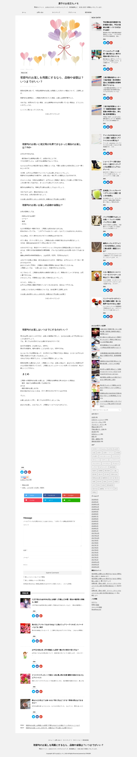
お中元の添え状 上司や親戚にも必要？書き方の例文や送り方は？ (55, 650)
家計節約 (107, 470)
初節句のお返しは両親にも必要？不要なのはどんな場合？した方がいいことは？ (53, 725)
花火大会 (95, 489)
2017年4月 (95, 552)
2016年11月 (95, 564)
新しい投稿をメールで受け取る (35, 580)
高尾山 (94, 492)
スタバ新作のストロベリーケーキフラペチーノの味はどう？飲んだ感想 (112, 274)
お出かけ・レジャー (98, 420)
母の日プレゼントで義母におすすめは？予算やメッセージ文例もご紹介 (110, 387)
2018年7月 (95, 516)
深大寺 (99, 481)
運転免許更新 (96, 441)
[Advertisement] (52, 127)
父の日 (110, 481)
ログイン (94, 602)
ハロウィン (104, 460)
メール (25, 557)
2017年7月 (95, 545)
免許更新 (112, 467)
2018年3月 (95, 526)
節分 (98, 485)
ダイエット (95, 460)
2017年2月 (95, 557)
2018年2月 (95, 528)
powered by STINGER (85, 753)
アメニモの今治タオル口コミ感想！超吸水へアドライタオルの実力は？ (112, 137)
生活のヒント (96, 434)
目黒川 (116, 481)
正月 (111, 478)
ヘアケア (95, 467)
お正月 (116, 449)
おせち (104, 449)
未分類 (94, 432)
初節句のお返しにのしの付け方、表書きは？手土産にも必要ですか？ (49, 728)
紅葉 (103, 485)
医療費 (100, 470)
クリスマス (116, 456)
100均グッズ (96, 449)
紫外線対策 (110, 485)
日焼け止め (114, 474)
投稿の (95, 604)
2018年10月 (95, 509)
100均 (93, 417)
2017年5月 (95, 550)
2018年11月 (95, 507)
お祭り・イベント (108, 452)
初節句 (42, 487)
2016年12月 (95, 562)
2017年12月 (95, 533)
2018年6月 (95, 519)
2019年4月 (95, 502)
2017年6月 (95, 547)
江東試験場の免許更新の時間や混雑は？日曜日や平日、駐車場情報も (110, 355)
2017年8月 (95, 543)
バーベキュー (106, 463)
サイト (25, 565)
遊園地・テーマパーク (106, 489)
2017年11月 (95, 535)
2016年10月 (95, 567)
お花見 (118, 452)
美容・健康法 (96, 439)
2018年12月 (95, 504)
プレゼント (116, 463)
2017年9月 (95, 540)
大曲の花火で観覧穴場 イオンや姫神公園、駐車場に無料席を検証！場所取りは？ (111, 331)
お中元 (110, 449)
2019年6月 (95, 499)
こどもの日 (30, 487)
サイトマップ (56, 12)
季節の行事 (25, 485)
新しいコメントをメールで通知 (35, 577)
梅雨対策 (105, 478)
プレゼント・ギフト (98, 424)
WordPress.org (96, 609)
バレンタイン (96, 463)
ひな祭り (36, 487)
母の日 (117, 478)
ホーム (24, 12)
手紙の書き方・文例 (98, 429)
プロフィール (72, 12)
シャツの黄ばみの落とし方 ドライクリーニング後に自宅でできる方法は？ (111, 403)
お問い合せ (40, 12)
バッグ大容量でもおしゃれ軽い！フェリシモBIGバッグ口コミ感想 (112, 219)
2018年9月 (95, 511)
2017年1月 (95, 560)
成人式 (100, 474)
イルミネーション (105, 456)
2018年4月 (95, 523)
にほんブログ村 (26, 479)
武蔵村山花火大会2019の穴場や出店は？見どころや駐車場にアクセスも (111, 395)
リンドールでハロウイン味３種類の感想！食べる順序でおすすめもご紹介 (112, 301)
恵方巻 (94, 474)
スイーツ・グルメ (97, 422)
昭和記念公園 (96, 478)
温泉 (104, 481)
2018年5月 (95, 521)
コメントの (97, 607)
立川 (93, 485)
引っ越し (114, 470)
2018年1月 (95, 531)
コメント (26, 525)
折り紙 (107, 474)
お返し (24, 487)
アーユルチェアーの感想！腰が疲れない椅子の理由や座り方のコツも (112, 53)
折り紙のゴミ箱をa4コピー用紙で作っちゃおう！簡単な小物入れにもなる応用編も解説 (110, 339)
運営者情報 (88, 12)
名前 (25, 550)
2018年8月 (95, 514)
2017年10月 (95, 538)
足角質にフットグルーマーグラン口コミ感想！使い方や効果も (112, 193)
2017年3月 (95, 555)
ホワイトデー (104, 467)
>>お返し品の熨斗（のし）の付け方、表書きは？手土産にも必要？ (43, 199)
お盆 (93, 452)
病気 (93, 436)
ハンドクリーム (114, 460)
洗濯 (93, 481)
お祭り (99, 452)
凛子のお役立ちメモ (68, 3)
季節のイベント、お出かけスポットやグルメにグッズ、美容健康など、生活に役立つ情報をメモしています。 (68, 749)
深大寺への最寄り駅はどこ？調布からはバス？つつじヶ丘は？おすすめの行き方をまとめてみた (110, 371)
